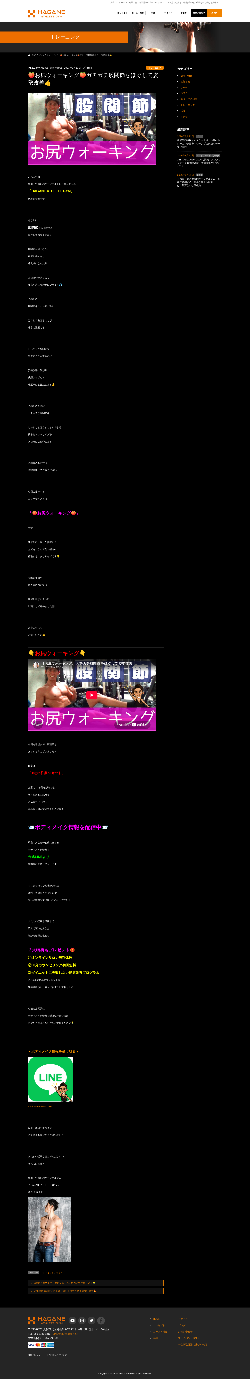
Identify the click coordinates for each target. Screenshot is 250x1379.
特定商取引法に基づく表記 (192, 1344)
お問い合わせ (185, 1331)
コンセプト (159, 1325)
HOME (156, 1319)
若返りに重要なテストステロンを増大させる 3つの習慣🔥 (65, 1291)
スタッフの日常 (189, 99)
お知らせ (185, 81)
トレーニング (155, 68)
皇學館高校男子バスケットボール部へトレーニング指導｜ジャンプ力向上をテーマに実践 (198, 143)
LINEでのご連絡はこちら (66, 1333)
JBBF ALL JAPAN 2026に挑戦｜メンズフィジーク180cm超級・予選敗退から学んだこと (199, 163)
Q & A (184, 87)
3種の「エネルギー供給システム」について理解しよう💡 (64, 1283)
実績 (155, 1338)
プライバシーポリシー (190, 1338)
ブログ (59, 1273)
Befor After (186, 75)
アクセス (185, 116)
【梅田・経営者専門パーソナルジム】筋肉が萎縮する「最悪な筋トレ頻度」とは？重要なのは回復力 (198, 182)
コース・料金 (160, 1331)
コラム (184, 93)
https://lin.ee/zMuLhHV (40, 1106)
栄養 (183, 110)
